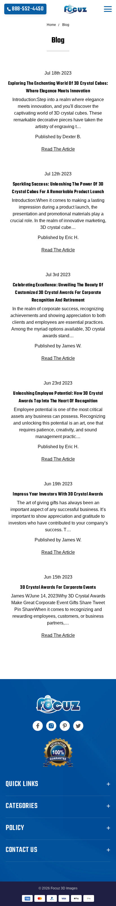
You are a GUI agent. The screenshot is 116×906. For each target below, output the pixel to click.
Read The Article (58, 149)
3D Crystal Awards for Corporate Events (58, 587)
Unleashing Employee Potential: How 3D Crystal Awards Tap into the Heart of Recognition (58, 397)
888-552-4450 (28, 9)
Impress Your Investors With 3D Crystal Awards (58, 494)
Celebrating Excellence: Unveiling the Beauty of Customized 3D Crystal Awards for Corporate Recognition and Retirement (58, 293)
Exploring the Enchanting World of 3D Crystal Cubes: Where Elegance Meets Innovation (58, 87)
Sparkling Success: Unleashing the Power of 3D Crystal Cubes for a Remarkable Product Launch (58, 188)
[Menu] (108, 9)
